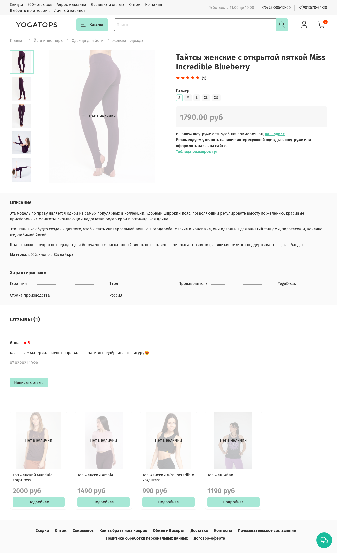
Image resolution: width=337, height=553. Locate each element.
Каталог (96, 24)
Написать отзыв (29, 382)
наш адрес (275, 134)
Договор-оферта (209, 538)
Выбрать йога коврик (30, 10)
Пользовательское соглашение (267, 530)
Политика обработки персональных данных (147, 538)
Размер (182, 90)
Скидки (16, 4)
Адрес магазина (71, 4)
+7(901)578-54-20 (312, 7)
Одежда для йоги (88, 40)
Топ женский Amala (95, 475)
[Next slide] (159, 116)
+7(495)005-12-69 (276, 7)
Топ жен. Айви (220, 475)
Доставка (199, 530)
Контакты (153, 4)
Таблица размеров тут (197, 151)
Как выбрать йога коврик (123, 530)
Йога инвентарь (48, 40)
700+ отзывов (40, 4)
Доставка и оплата (108, 4)
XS (216, 98)
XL (206, 98)
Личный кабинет (69, 10)
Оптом (135, 4)
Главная (17, 40)
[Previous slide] (46, 116)
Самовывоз (83, 530)
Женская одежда (128, 40)
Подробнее (38, 502)
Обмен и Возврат (169, 530)
